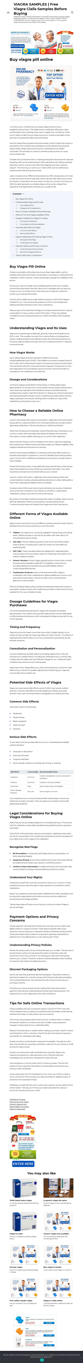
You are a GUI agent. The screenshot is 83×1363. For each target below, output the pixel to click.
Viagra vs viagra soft (17, 1109)
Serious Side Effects (27, 233)
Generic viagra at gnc (18, 1104)
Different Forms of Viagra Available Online (32, 215)
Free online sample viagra (21, 1300)
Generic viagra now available (56, 1234)
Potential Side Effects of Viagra (28, 227)
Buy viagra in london (53, 1267)
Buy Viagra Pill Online (24, 199)
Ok (42, 1360)
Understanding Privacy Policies (31, 249)
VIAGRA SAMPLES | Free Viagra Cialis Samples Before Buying (40, 9)
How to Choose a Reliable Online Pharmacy (33, 212)
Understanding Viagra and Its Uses (29, 202)
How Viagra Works (27, 205)
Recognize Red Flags (28, 240)
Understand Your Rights (29, 243)
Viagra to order (16, 1234)
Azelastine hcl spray (18, 1099)
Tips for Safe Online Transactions (29, 255)
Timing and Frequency (28, 221)
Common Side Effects (28, 230)
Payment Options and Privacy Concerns (32, 246)
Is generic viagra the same (55, 1200)
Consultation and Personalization (32, 224)
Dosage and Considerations (30, 208)
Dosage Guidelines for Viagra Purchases (32, 218)
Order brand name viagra (21, 1200)
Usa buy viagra (16, 1267)
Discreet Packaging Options (30, 252)
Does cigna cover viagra (19, 1102)
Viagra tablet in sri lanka (19, 1107)
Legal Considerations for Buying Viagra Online (34, 237)
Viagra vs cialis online (53, 1300)
